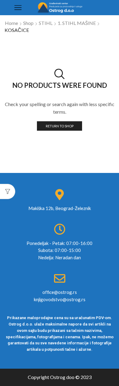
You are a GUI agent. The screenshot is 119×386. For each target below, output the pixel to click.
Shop (28, 23)
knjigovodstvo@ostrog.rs (59, 299)
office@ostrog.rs (59, 292)
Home (11, 23)
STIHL (45, 23)
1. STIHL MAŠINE (77, 23)
